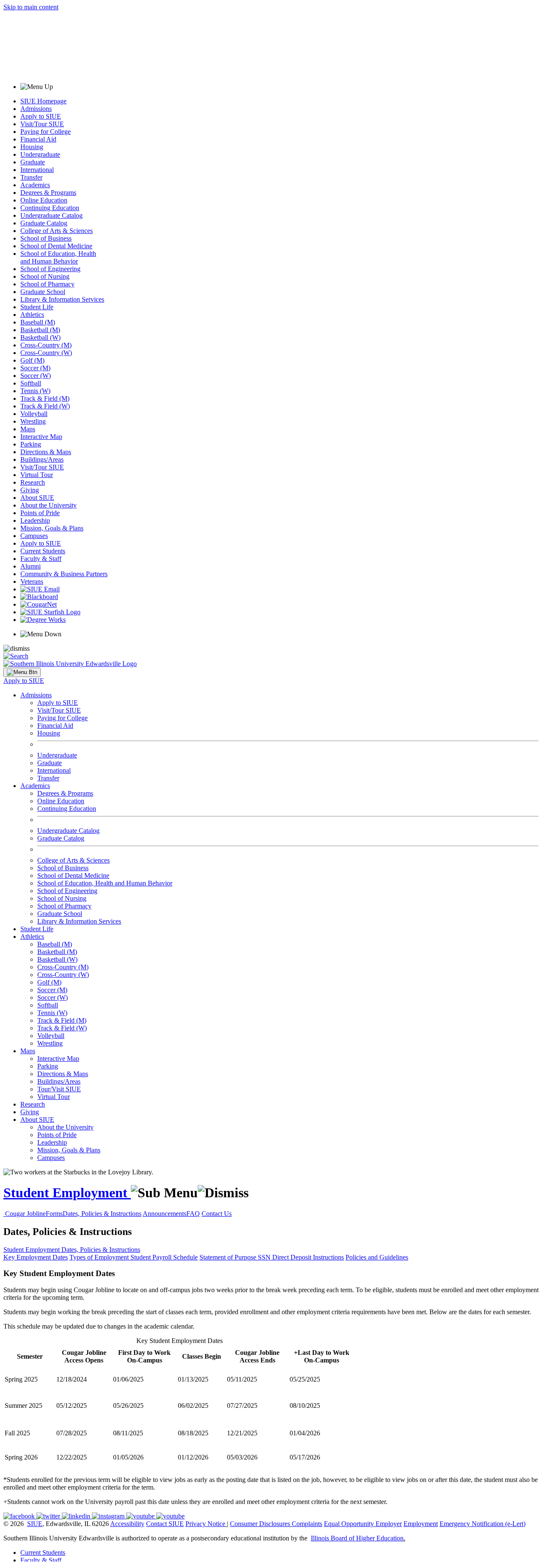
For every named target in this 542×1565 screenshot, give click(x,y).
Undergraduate (40, 154)
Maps (27, 429)
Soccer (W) (35, 375)
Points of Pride (40, 512)
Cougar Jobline (25, 1213)
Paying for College (45, 131)
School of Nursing (44, 276)
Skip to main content (30, 7)
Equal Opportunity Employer (363, 1523)
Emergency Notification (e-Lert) (482, 1523)
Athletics (32, 314)
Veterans (31, 581)
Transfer (31, 177)
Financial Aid (38, 139)
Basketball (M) (40, 329)
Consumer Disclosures (260, 1523)
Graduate (32, 162)
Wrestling (33, 421)
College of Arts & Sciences (56, 230)
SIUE (34, 1523)
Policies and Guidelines (377, 1257)
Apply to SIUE (40, 116)
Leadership (35, 520)
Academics (35, 185)
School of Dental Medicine (56, 246)
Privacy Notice (205, 1523)
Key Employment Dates (35, 1257)
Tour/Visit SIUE (59, 1089)
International (37, 169)
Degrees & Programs (48, 192)
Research (32, 482)
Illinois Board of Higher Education (357, 1538)
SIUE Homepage (43, 101)
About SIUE (37, 497)
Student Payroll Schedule (164, 1257)
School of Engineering (50, 268)
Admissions (36, 108)
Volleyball (33, 413)
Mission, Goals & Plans (51, 528)
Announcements (164, 1213)
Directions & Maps (45, 451)
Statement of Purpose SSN (235, 1257)
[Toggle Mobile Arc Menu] (22, 672)
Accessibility (127, 1523)
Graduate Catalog (43, 223)
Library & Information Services (62, 299)
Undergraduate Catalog (51, 215)
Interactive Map (41, 436)
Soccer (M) (35, 368)
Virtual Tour (36, 474)
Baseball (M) (37, 322)
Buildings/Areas (42, 459)
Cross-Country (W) (46, 352)
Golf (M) (32, 360)
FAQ (193, 1213)
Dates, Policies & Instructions (102, 1213)
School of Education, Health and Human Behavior (58, 257)
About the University (48, 505)
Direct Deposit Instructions (308, 1257)
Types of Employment (99, 1257)
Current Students (42, 551)
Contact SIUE (165, 1523)
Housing (31, 146)
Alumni (30, 566)
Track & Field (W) (45, 406)
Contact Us (217, 1213)
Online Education (43, 200)
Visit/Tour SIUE (42, 124)
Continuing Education (49, 207)
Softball (30, 383)
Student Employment (67, 1192)
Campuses (34, 535)
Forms (54, 1213)
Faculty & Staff (40, 558)
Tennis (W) (35, 390)
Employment (421, 1523)
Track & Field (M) (44, 398)
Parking (30, 444)
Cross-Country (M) (46, 345)
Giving (29, 490)
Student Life (36, 307)
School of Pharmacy (47, 284)
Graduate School (42, 291)
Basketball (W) (40, 337)
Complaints (307, 1523)
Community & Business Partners (64, 573)
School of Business (46, 238)
